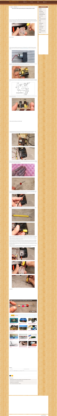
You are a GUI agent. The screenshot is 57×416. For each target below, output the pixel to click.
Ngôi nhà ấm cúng (41, 23)
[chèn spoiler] (23, 370)
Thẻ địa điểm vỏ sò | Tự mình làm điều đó (14, 382)
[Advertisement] (23, 13)
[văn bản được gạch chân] (12, 370)
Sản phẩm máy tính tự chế (42, 14)
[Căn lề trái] (14, 370)
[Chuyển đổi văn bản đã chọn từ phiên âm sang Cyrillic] (22, 370)
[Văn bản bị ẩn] (20, 370)
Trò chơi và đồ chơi (41, 26)
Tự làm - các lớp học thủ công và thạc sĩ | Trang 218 (15, 383)
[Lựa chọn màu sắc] (19, 370)
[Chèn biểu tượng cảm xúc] (18, 370)
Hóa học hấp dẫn (41, 11)
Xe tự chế (40, 8)
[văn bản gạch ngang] (13, 370)
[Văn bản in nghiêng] (11, 370)
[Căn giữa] (15, 370)
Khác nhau (40, 29)
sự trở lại (13, 315)
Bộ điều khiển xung (20, 79)
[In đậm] (10, 370)
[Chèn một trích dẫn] (21, 370)
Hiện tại (40, 32)
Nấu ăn (40, 20)
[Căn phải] (16, 370)
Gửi (12, 375)
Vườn (40, 17)
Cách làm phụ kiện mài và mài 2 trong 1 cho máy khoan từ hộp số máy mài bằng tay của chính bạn (20, 379)
